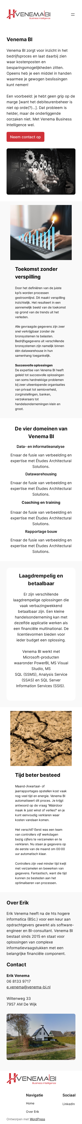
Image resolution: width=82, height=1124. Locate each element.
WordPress (37, 1119)
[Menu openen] (72, 14)
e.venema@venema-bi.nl (29, 987)
